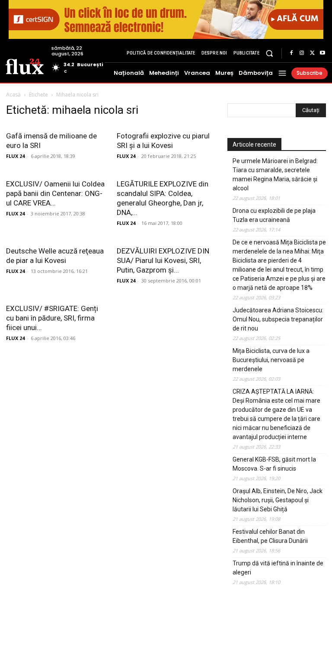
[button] (269, 53)
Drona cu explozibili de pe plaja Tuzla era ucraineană (274, 215)
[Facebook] (291, 53)
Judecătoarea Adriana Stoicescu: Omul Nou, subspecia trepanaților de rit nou (278, 319)
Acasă (13, 94)
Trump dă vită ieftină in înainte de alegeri (278, 568)
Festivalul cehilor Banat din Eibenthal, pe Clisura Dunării (270, 536)
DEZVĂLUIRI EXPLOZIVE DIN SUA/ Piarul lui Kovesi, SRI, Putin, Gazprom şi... (163, 260)
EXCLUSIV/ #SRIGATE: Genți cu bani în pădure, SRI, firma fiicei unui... (52, 318)
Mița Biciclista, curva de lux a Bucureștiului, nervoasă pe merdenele (271, 359)
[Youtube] (322, 53)
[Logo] (24, 66)
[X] (312, 53)
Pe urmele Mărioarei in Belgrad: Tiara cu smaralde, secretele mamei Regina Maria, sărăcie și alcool (275, 174)
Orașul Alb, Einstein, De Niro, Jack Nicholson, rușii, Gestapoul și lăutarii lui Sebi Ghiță (277, 500)
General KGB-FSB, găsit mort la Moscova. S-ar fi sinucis (274, 464)
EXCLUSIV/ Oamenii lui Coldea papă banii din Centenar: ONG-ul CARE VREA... (55, 193)
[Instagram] (302, 53)
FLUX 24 (15, 156)
